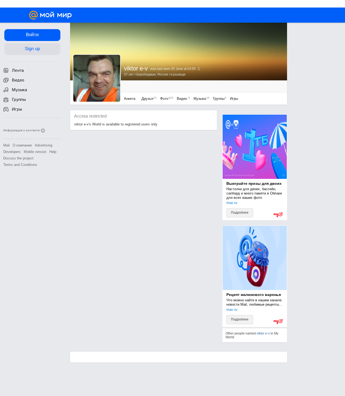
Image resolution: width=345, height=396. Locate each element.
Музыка (200, 99)
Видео (182, 99)
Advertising (43, 145)
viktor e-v (263, 333)
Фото (165, 99)
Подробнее (240, 212)
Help (52, 152)
